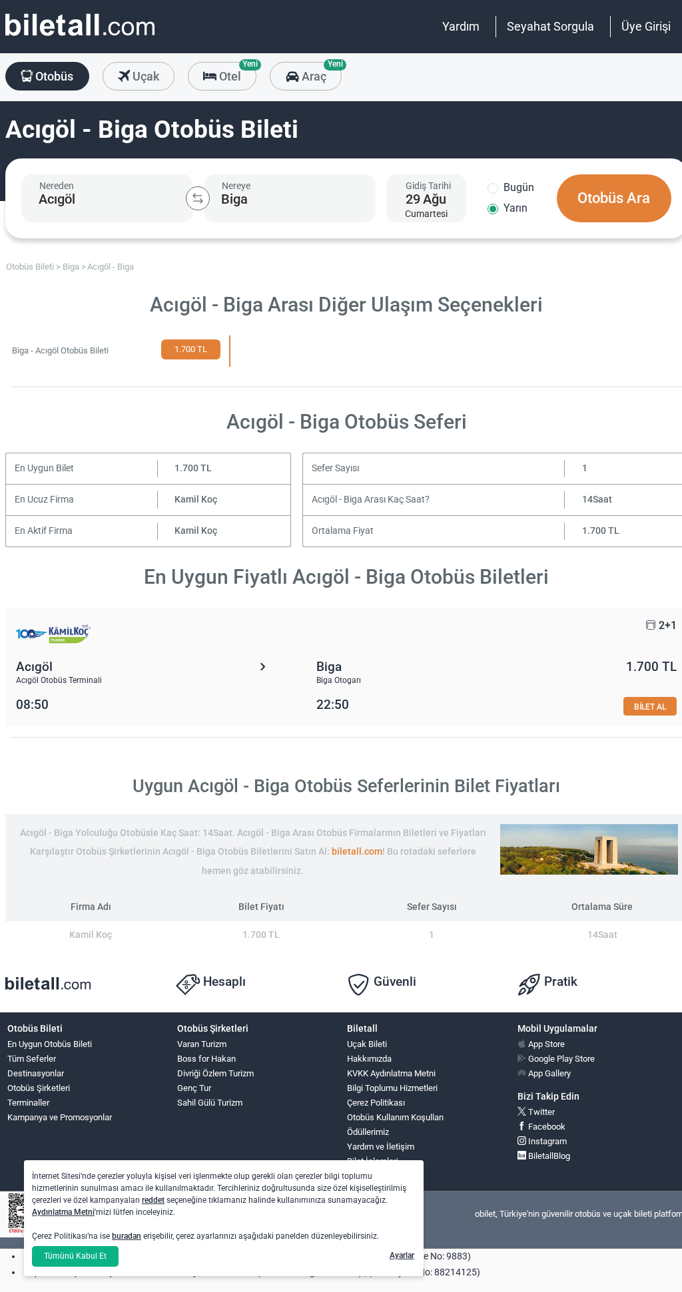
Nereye (236, 185)
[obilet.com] (80, 37)
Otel (236, 72)
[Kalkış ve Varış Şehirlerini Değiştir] (198, 198)
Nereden (56, 185)
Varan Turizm (201, 1044)
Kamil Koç (195, 499)
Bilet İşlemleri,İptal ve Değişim (377, 1167)
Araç (320, 72)
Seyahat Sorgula (550, 26)
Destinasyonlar (35, 1073)
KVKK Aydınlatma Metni (391, 1073)
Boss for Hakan (206, 1059)
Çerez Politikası (376, 1103)
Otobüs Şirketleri (38, 1088)
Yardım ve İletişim (380, 1147)
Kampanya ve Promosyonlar (59, 1117)
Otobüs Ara (613, 198)
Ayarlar (402, 1255)
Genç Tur (194, 1088)
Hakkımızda (369, 1059)
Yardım (461, 26)
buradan (126, 1236)
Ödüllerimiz (368, 1132)
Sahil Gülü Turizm (209, 1103)
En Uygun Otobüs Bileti (49, 1044)
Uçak (144, 76)
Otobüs (53, 76)
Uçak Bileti (367, 1044)
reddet (153, 1200)
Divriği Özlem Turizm (215, 1073)
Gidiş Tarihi (428, 185)
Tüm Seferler (31, 1059)
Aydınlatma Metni (63, 1212)
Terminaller (28, 1103)
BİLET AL (650, 707)
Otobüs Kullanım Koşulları (395, 1117)
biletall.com (357, 851)
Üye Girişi (646, 26)
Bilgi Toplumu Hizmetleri (392, 1088)
